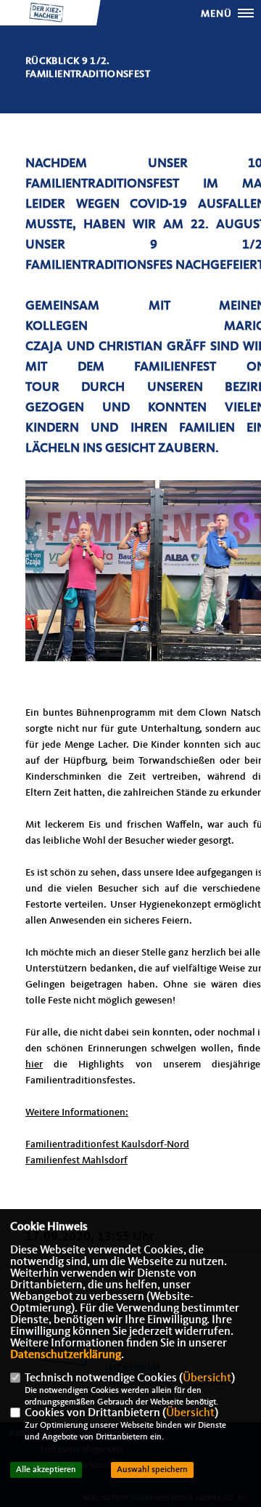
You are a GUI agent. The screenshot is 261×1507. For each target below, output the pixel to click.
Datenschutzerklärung (65, 1355)
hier (34, 1064)
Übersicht (207, 1378)
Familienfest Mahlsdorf (76, 1160)
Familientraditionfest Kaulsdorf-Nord (107, 1144)
